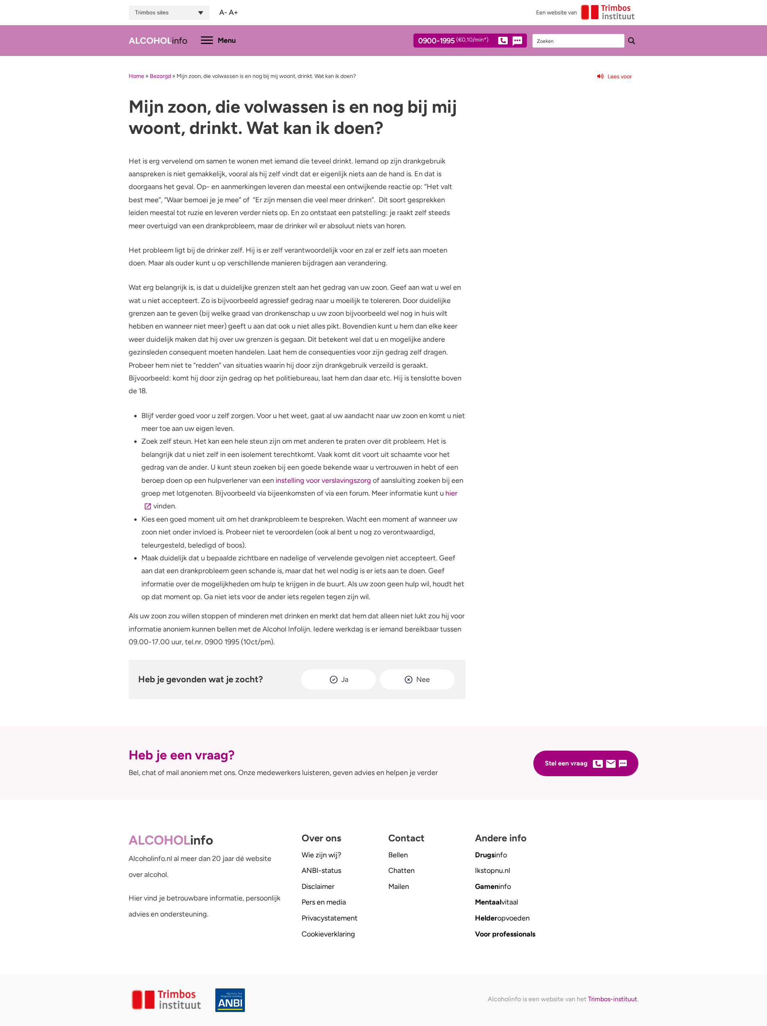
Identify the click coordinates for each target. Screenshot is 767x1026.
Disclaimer (318, 886)
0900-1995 (453, 41)
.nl (492, 870)
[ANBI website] (232, 1000)
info (491, 855)
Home (136, 76)
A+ (233, 12)
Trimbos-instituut (612, 999)
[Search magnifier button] (631, 41)
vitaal (496, 902)
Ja (344, 679)
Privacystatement (330, 918)
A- (223, 12)
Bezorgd (160, 76)
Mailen (398, 886)
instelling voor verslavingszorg (323, 480)
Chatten (401, 870)
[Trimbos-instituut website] (167, 1000)
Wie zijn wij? (321, 855)
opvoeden (502, 918)
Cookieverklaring (328, 934)
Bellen (398, 855)
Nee (423, 679)
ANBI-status (321, 870)
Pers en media (324, 902)
